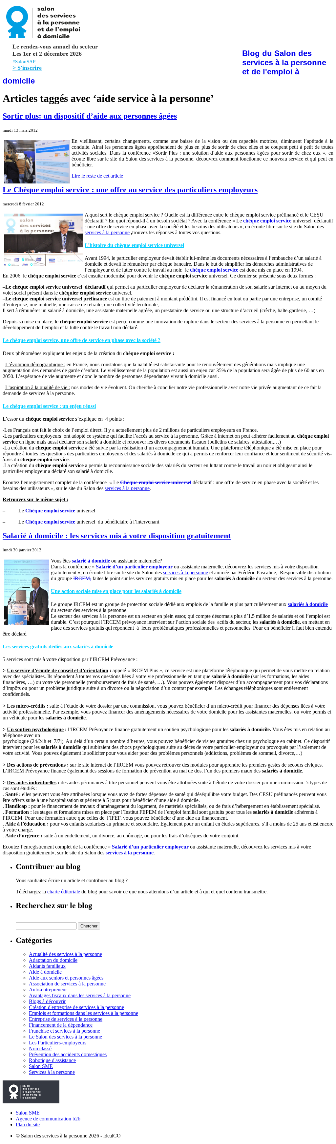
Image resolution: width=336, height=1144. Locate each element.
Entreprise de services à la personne (65, 1019)
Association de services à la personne (67, 983)
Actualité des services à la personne (65, 954)
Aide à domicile (45, 972)
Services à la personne (52, 1072)
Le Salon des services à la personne (65, 1036)
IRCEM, (82, 578)
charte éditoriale (63, 891)
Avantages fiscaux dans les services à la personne (80, 995)
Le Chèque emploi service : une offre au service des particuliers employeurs (130, 189)
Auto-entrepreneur (48, 989)
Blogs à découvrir (47, 1001)
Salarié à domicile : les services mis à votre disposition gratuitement (117, 535)
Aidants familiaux (47, 966)
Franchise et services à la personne (64, 1031)
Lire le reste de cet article (97, 176)
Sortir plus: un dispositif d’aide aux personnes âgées (90, 116)
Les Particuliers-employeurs (57, 1042)
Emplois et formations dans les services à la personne (83, 1013)
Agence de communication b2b (48, 1118)
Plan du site (28, 1124)
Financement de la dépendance (61, 1025)
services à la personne (107, 232)
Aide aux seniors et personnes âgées (66, 978)
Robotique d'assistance (52, 1060)
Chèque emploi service (50, 510)
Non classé (40, 1048)
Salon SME (41, 1066)
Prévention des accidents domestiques (68, 1054)
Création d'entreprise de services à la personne (76, 1007)
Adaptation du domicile (53, 960)
